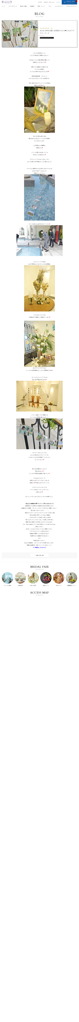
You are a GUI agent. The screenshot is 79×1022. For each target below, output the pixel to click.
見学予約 (40, 2)
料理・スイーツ (41, 6)
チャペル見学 (7, 585)
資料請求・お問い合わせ (49, 2)
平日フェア (58, 585)
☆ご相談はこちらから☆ (39, 547)
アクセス (58, 2)
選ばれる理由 (23, 6)
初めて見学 (33, 585)
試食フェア (46, 585)
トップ (3, 6)
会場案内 (32, 6)
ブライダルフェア (12, 6)
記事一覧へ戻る (40, 555)
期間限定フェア (71, 585)
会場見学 (20, 585)
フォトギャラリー (59, 6)
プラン (50, 6)
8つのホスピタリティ (72, 6)
